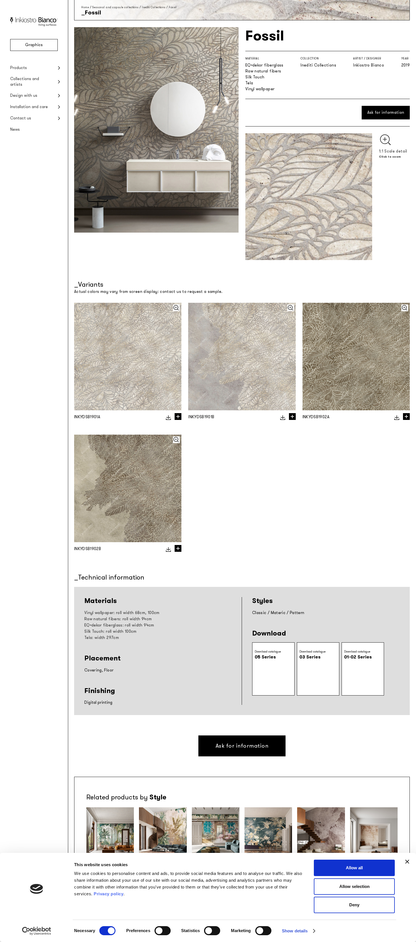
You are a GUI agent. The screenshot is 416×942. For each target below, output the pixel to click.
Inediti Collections (154, 7)
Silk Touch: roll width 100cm (110, 631)
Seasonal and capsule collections (115, 7)
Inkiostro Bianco (368, 65)
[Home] (34, 25)
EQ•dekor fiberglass (264, 65)
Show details (295, 930)
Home (85, 7)
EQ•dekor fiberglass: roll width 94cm (119, 625)
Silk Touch (255, 77)
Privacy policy (108, 893)
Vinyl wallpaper (260, 89)
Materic (278, 612)
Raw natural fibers (263, 71)
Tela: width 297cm (101, 637)
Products (18, 67)
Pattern (297, 612)
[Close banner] (407, 862)
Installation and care (29, 107)
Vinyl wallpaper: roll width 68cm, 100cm (122, 612)
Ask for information (385, 112)
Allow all (354, 867)
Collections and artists (24, 81)
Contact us (20, 118)
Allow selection (354, 886)
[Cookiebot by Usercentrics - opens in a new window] (36, 931)
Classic (259, 612)
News (15, 129)
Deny (354, 904)
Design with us (23, 95)
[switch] (163, 930)
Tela (249, 83)
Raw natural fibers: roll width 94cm (118, 619)
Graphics (34, 45)
